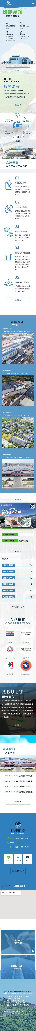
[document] (18, 515)
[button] (32, 506)
